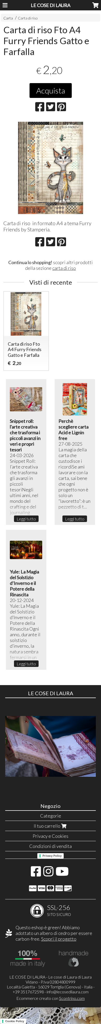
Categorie (50, 816)
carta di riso (64, 268)
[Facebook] (36, 874)
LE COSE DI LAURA (50, 5)
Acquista (50, 90)
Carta (8, 18)
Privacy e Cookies (50, 836)
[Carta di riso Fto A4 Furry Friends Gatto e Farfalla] (51, 168)
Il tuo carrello (47, 826)
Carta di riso (28, 18)
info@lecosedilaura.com (68, 991)
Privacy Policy (52, 856)
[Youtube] (62, 874)
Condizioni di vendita (50, 846)
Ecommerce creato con (50, 998)
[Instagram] (48, 874)
